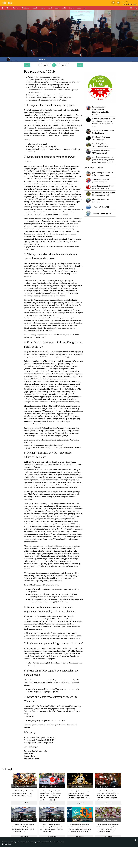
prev (27, 65)
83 (40, 65)
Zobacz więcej (6, 844)
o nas (79, 8)
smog (57, 8)
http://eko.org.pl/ (49, 147)
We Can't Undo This (101, 207)
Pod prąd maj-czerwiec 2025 (108, 820)
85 (49, 65)
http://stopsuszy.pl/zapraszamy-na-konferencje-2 (46, 721)
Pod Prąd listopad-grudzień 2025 (52, 786)
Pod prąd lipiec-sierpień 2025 (52, 820)
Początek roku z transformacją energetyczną (44, 77)
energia (34, 8)
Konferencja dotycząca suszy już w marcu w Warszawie (48, 100)
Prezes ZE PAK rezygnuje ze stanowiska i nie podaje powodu (50, 97)
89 (67, 65)
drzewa (71, 8)
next (79, 65)
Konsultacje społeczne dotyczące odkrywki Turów (46, 80)
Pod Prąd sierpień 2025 (24, 820)
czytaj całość (24, 803)
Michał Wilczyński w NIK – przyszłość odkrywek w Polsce (49, 87)
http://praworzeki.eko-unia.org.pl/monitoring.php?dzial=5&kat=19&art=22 (52, 448)
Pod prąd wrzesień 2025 (108, 786)
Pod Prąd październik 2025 (80, 786)
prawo (43, 8)
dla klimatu (25, 8)
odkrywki (15, 8)
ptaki (64, 8)
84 (45, 65)
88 (63, 65)
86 (54, 65)
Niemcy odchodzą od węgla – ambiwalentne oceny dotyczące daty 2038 (54, 82)
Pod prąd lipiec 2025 (80, 820)
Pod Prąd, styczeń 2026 (24, 786)
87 (58, 65)
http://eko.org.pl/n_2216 (37, 144)
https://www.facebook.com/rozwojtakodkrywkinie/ (43, 445)
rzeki (50, 8)
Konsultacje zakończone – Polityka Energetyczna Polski (48, 85)
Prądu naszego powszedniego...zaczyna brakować (46, 95)
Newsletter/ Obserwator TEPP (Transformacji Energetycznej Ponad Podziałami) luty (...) (103, 159)
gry (85, 8)
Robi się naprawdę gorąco (102, 213)
